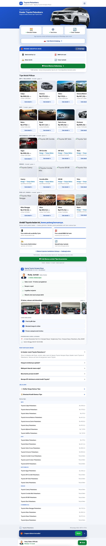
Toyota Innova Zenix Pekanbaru (31, 421)
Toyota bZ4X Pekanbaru (28, 464)
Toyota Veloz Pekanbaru (28, 413)
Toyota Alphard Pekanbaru (29, 429)
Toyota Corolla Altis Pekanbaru (30, 493)
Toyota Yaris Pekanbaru (28, 482)
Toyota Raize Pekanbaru (28, 440)
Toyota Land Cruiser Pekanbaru (31, 460)
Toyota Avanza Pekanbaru (29, 409)
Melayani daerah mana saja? (31, 368)
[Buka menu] (84, 3)
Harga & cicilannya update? (30, 363)
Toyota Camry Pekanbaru (29, 489)
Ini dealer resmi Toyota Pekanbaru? (33, 352)
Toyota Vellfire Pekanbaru (29, 433)
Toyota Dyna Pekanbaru (28, 520)
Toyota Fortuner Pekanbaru (29, 452)
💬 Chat (82, 542)
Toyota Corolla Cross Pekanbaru (31, 456)
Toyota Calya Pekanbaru (28, 405)
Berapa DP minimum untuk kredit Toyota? (35, 379)
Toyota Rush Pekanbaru (28, 444)
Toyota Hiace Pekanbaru (28, 516)
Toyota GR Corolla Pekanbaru (30, 475)
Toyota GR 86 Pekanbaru (29, 497)
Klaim (79, 533)
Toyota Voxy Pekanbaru (28, 425)
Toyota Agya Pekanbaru (28, 470)
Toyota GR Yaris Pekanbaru (29, 478)
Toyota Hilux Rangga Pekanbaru (31, 508)
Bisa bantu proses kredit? (30, 374)
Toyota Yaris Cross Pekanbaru (30, 448)
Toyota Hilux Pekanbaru (28, 512)
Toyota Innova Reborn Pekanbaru (31, 417)
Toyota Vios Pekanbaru (28, 501)
